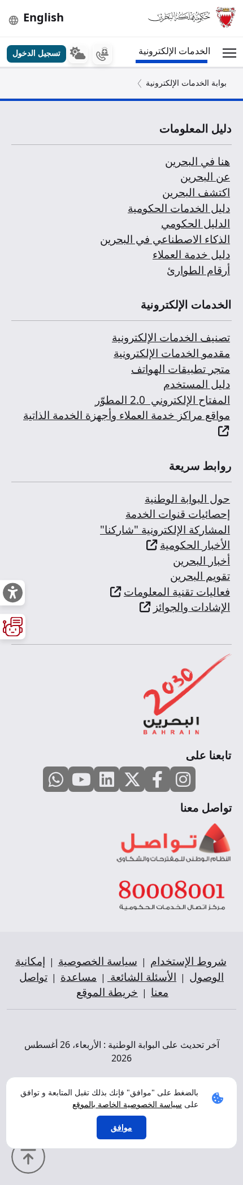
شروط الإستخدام (188, 961)
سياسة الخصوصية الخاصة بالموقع (127, 1104)
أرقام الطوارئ (198, 270)
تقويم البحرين (200, 576)
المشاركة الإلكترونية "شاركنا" (165, 529)
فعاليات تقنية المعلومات (177, 591)
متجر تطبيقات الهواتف (180, 369)
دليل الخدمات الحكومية (179, 208)
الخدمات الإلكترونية (174, 51)
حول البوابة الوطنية (187, 498)
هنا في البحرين (197, 161)
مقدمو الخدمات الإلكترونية (172, 353)
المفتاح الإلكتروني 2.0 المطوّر (162, 400)
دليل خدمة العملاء (191, 254)
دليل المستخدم (196, 384)
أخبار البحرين (201, 560)
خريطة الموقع (107, 992)
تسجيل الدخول (36, 52)
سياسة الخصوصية (97, 961)
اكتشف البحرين (196, 192)
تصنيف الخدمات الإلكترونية (171, 337)
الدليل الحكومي (195, 223)
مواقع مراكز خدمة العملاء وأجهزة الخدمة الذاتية (126, 415)
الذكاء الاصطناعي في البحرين (165, 239)
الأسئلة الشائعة (141, 977)
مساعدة (78, 977)
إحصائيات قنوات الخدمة (177, 513)
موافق (121, 1127)
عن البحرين (205, 176)
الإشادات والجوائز (191, 607)
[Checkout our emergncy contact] (102, 54)
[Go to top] (31, 1155)
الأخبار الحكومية (195, 545)
